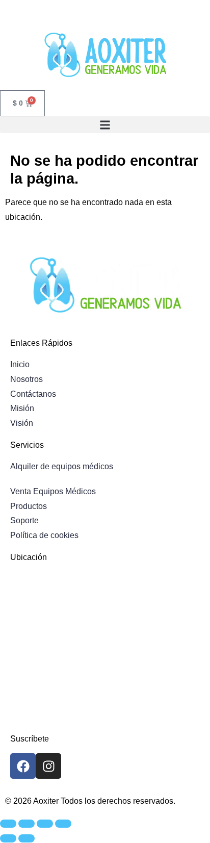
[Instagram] (48, 766)
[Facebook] (23, 766)
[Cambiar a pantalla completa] (26, 824)
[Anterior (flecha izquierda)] (8, 838)
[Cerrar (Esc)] (63, 824)
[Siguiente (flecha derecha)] (26, 838)
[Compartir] (45, 824)
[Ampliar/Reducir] (8, 824)
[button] (105, 124)
